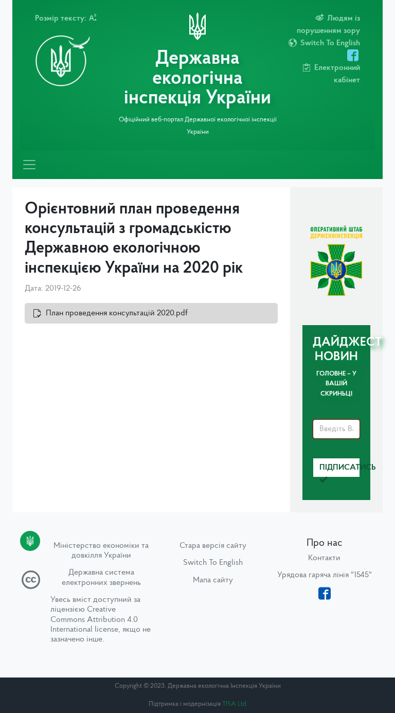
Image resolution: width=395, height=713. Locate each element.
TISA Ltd (234, 704)
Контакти (324, 558)
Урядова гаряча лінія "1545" (324, 575)
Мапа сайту (213, 580)
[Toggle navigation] (29, 164)
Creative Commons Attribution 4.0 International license (94, 619)
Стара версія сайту (212, 546)
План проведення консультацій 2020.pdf (117, 313)
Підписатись (339, 468)
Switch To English (213, 563)
